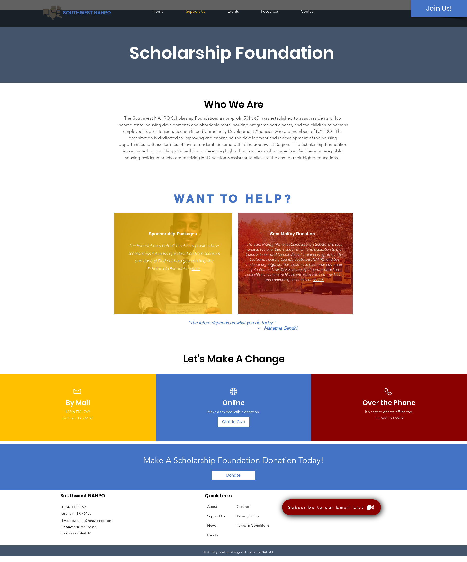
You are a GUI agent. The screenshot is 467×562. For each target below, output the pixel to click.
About (212, 506)
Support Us (216, 516)
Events (212, 535)
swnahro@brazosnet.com (92, 520)
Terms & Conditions (253, 525)
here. (196, 268)
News (211, 525)
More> (318, 280)
